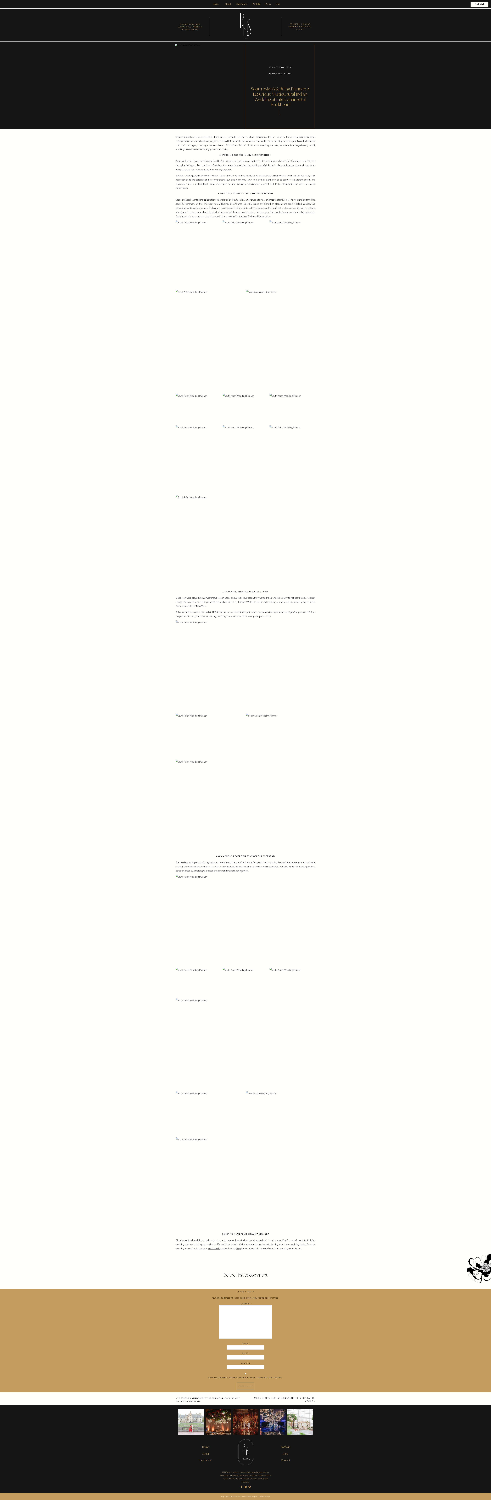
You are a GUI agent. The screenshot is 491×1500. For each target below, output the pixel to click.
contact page (254, 1244)
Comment (245, 1303)
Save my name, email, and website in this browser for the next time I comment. (245, 1377)
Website (245, 1363)
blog (238, 1248)
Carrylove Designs (264, 1497)
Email (245, 1353)
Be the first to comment (246, 1275)
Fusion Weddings (280, 67)
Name (245, 1343)
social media (214, 1248)
